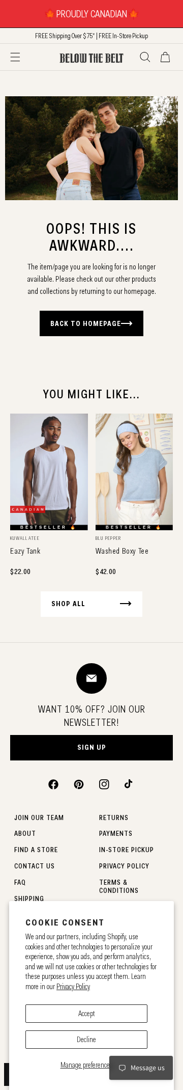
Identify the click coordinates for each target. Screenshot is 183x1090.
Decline (86, 1039)
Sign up (91, 747)
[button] (15, 57)
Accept (86, 1014)
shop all (68, 603)
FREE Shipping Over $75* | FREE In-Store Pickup (91, 35)
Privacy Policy (73, 987)
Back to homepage (85, 323)
